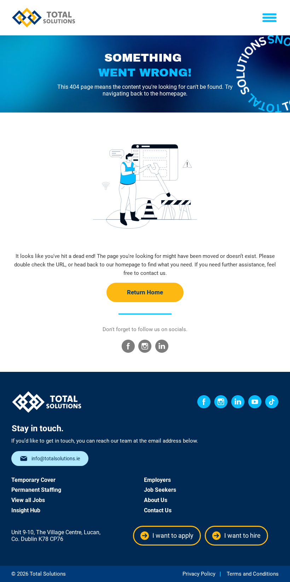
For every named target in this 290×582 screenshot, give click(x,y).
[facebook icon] (203, 401)
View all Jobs (28, 500)
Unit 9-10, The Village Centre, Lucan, (55, 532)
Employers (157, 480)
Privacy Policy (198, 574)
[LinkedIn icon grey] (161, 346)
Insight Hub (25, 510)
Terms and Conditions (253, 574)
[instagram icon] (220, 401)
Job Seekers (160, 489)
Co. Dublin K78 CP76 (37, 539)
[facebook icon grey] (128, 346)
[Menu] (270, 18)
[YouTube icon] (254, 401)
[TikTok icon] (271, 401)
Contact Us (158, 510)
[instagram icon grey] (144, 346)
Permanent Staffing (36, 489)
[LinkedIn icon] (237, 401)
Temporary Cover (33, 480)
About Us (155, 500)
